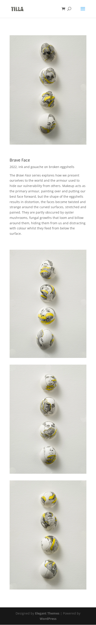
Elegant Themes (47, 613)
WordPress (48, 619)
